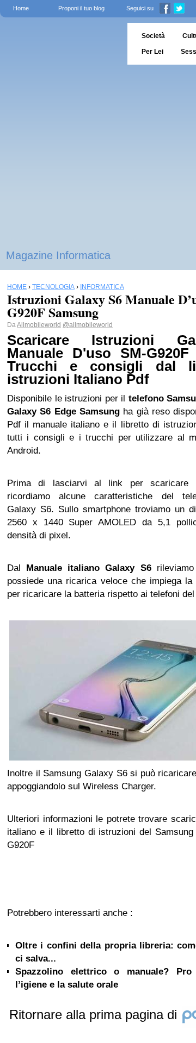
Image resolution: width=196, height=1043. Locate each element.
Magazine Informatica (58, 255)
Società (153, 36)
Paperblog (60, 44)
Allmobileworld (39, 325)
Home (21, 8)
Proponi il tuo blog (81, 8)
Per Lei (152, 51)
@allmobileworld (88, 325)
